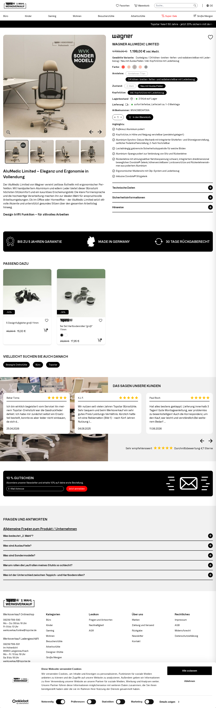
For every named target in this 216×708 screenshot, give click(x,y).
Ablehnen (189, 681)
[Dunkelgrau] (135, 67)
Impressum (181, 620)
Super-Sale (171, 16)
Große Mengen (205, 16)
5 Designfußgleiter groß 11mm (22, 323)
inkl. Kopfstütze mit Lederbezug (147, 92)
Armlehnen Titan (136, 73)
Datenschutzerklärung (186, 636)
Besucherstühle (106, 16)
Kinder (28, 16)
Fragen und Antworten (100, 620)
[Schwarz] (61, 335)
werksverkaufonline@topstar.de (20, 630)
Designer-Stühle (54, 652)
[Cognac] (129, 67)
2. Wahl (130, 86)
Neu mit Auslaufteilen (151, 86)
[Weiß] (66, 335)
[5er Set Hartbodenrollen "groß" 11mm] (81, 293)
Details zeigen (167, 701)
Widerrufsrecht (183, 630)
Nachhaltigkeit (96, 625)
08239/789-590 (11, 620)
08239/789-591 (11, 644)
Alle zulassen (189, 670)
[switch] (91, 701)
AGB (177, 625)
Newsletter (137, 636)
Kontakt (136, 641)
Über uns (137, 614)
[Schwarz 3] (146, 67)
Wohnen (77, 16)
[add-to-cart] (45, 330)
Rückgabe (137, 630)
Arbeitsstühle (138, 16)
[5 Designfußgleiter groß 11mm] (27, 293)
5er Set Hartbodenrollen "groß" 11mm (76, 328)
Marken (136, 620)
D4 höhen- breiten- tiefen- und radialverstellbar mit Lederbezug (161, 79)
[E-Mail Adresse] (35, 488)
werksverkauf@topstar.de (16, 661)
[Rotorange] (140, 67)
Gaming (52, 16)
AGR (91, 630)
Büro (5, 16)
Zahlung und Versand (143, 625)
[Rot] (123, 67)
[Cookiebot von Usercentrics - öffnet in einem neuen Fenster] (20, 701)
